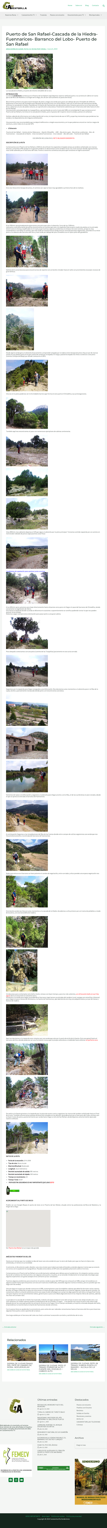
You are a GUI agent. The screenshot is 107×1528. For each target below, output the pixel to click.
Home (70, 5)
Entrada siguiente (97, 1327)
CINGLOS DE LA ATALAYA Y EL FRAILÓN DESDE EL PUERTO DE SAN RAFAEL (51, 1451)
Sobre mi (79, 5)
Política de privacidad (74, 1516)
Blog (87, 5)
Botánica (80, 1410)
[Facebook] (11, 1480)
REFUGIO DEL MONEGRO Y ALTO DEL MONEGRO (50, 1405)
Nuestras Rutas (10, 15)
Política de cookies (58, 1516)
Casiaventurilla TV (28, 15)
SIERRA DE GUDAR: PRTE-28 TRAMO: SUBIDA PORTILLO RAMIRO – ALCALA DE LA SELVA (84, 1366)
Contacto (95, 5)
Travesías (43, 15)
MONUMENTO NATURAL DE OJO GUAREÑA (52, 1432)
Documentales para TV (76, 15)
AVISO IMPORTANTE (33, 1516)
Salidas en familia (83, 1413)
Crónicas (80, 1425)
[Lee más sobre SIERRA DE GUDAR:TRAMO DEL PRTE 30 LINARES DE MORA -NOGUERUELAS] (21, 1352)
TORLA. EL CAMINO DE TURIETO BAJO (51, 1412)
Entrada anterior (9, 1327)
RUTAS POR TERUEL (39, 49)
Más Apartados (94, 15)
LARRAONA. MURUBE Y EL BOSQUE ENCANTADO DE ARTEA (49, 1425)
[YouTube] (21, 1480)
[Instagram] (16, 1480)
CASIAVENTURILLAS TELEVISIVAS (88, 1422)
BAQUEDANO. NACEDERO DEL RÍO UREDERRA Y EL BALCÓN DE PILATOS (50, 1418)
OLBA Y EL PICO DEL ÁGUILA (47, 1445)
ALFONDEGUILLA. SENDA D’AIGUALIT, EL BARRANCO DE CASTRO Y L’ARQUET (51, 1438)
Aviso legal (46, 1516)
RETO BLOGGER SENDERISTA (63, 138)
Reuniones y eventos (84, 1416)
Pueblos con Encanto (84, 1408)
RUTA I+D (27, 49)
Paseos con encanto (57, 15)
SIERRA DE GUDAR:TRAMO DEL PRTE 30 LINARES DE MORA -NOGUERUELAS (20, 1365)
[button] (104, 6)
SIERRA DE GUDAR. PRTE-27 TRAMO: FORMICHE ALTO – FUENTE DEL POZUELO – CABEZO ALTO (52, 1368)
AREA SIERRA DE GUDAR (14, 49)
